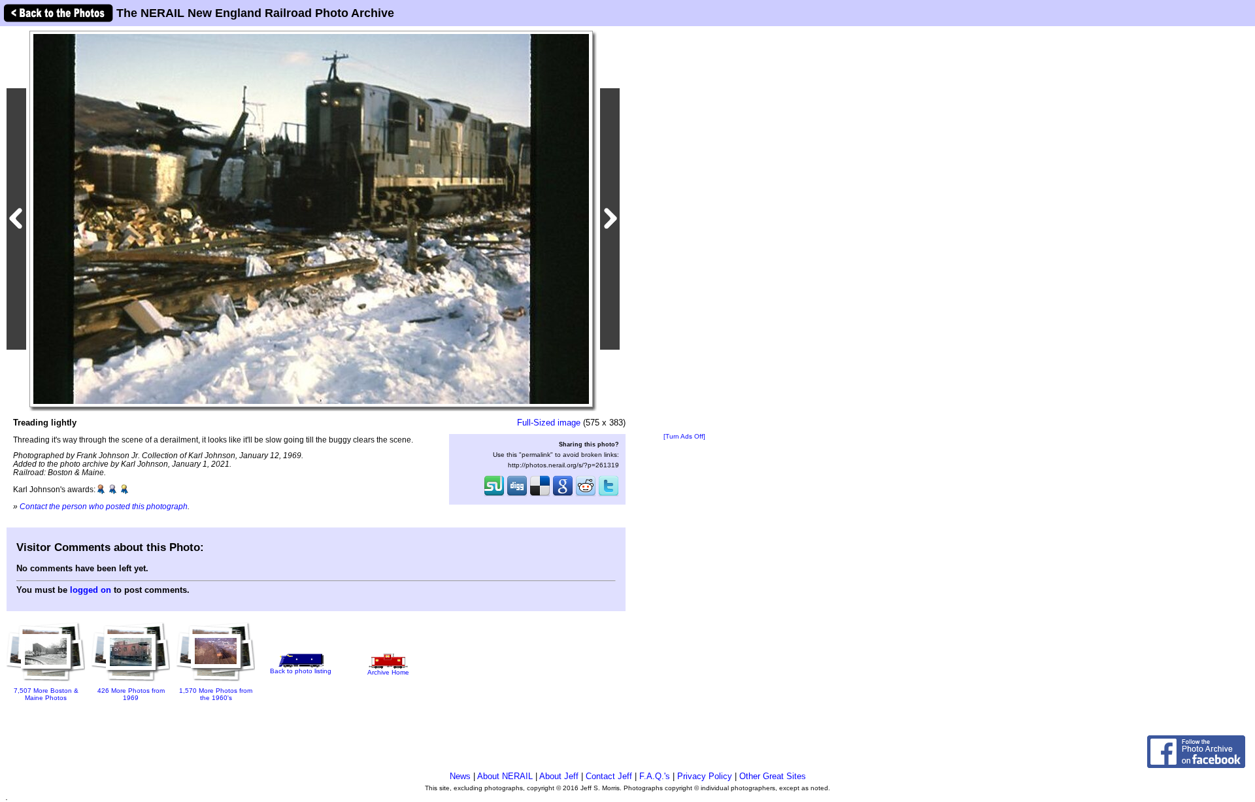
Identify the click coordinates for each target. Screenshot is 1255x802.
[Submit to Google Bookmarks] (562, 495)
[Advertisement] (684, 230)
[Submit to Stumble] (494, 495)
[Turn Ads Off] (684, 436)
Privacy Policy (704, 776)
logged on (90, 590)
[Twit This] (608, 495)
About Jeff (558, 776)
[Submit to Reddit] (585, 495)
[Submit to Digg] (517, 495)
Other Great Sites (772, 776)
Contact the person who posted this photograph (104, 506)
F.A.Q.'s (654, 776)
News (460, 776)
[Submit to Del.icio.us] (539, 495)
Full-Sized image (548, 422)
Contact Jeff (609, 776)
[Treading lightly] (311, 218)
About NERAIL (505, 776)
